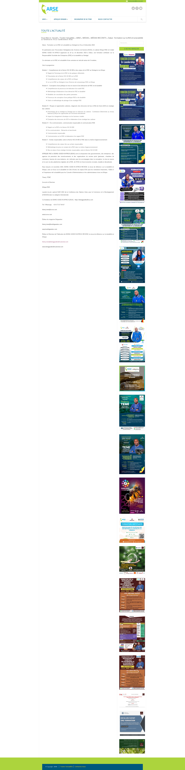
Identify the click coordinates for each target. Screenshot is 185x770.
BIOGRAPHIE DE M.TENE (83, 19)
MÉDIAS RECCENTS (98, 38)
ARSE (42, 19)
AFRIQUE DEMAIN (58, 19)
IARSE (78, 38)
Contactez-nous (80, 767)
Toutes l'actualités (67, 38)
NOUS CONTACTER (105, 19)
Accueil (55, 38)
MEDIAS (86, 38)
